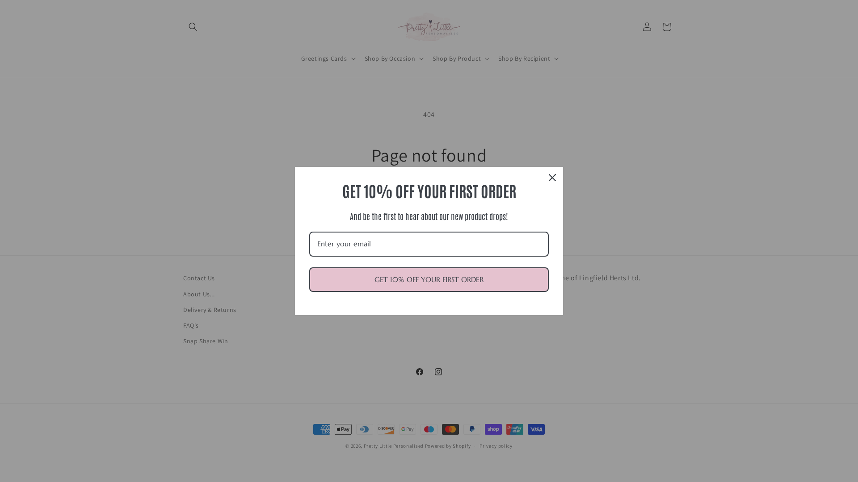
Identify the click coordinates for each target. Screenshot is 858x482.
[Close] (552, 177)
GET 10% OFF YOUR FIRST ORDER (429, 279)
